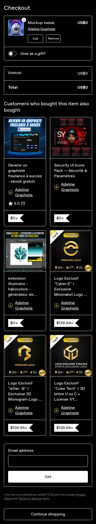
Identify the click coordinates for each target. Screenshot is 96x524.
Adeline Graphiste (41, 29)
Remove (53, 38)
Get (48, 476)
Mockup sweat (41, 22)
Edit (35, 38)
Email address (20, 450)
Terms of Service (29, 498)
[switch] (12, 53)
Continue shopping (48, 514)
